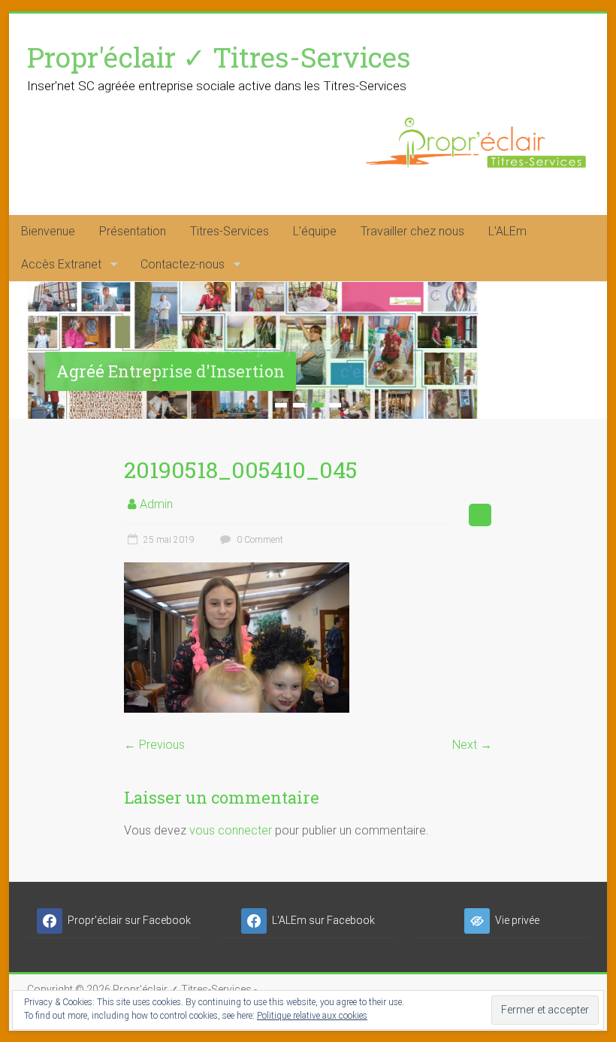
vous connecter (230, 830)
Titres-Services (229, 231)
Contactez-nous (182, 264)
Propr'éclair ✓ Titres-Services (219, 56)
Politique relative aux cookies (312, 1015)
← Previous (154, 745)
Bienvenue (48, 231)
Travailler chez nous (412, 231)
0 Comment (258, 540)
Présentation (132, 231)
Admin (156, 504)
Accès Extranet (61, 264)
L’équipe (315, 231)
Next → (472, 745)
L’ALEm (507, 231)
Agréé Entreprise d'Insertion (170, 371)
